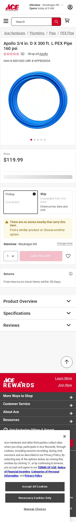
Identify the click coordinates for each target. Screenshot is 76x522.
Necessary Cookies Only (35, 497)
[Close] (64, 436)
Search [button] (20, 21)
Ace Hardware (15, 33)
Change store (64, 243)
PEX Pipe (67, 33)
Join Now (65, 385)
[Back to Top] (67, 362)
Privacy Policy (33, 475)
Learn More (63, 378)
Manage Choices (35, 509)
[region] (35, 476)
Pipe (52, 33)
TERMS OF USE (47, 467)
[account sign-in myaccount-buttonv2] (70, 7)
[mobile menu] (6, 20)
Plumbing (37, 33)
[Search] (56, 21)
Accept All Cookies (35, 486)
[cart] (68, 20)
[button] (38, 100)
